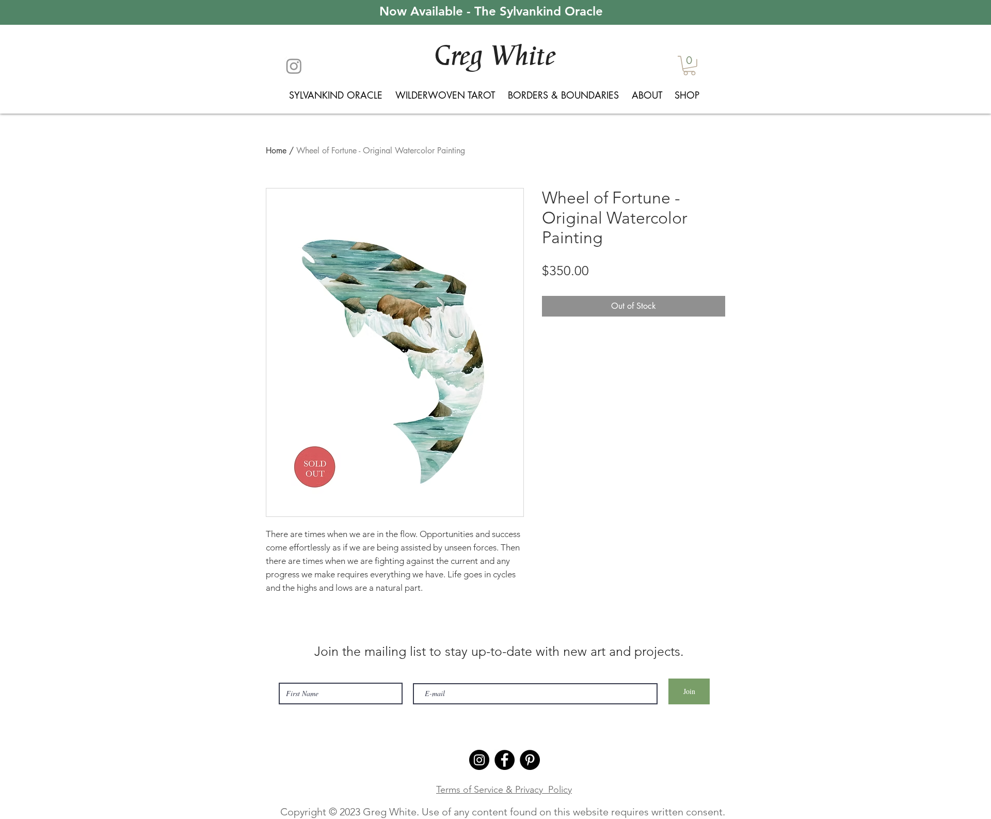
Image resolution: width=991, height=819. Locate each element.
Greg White (494, 56)
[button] (689, 65)
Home (276, 150)
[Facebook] (504, 760)
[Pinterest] (530, 760)
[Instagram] (294, 66)
